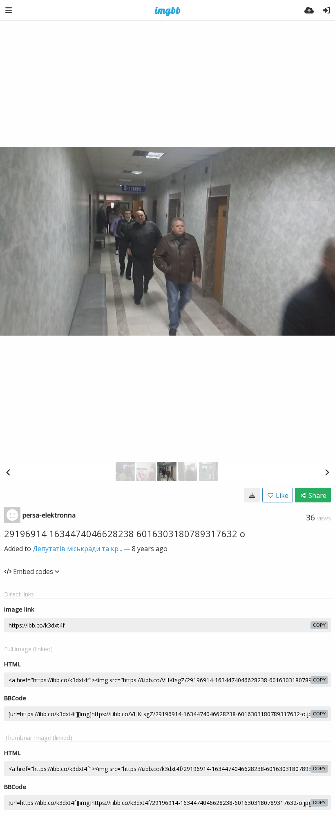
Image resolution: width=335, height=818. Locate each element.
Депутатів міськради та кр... (77, 548)
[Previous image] (8, 472)
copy (319, 625)
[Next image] (327, 472)
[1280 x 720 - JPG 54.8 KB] (252, 495)
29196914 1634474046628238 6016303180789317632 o (124, 533)
